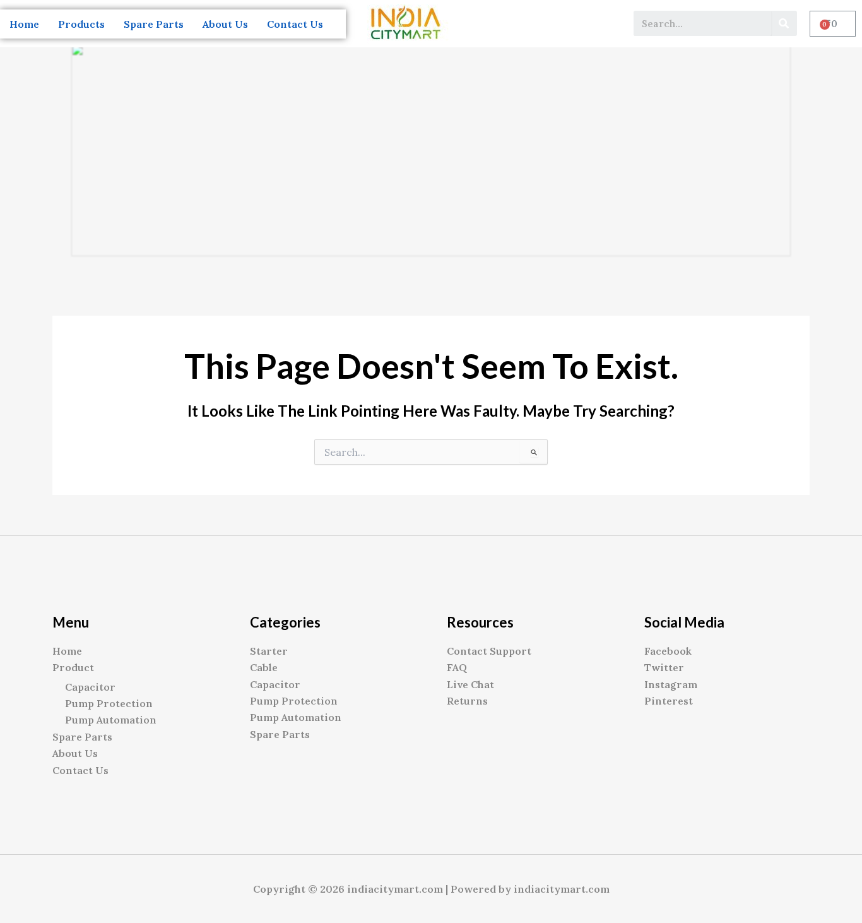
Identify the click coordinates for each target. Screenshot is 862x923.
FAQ (457, 667)
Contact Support (489, 651)
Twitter (664, 667)
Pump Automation (110, 719)
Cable (264, 667)
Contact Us (295, 24)
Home (24, 24)
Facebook (668, 651)
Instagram (670, 684)
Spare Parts (154, 24)
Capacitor (90, 687)
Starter (269, 651)
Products (81, 24)
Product (73, 667)
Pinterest (668, 700)
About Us (225, 24)
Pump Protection (109, 703)
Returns (467, 700)
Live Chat (470, 684)
